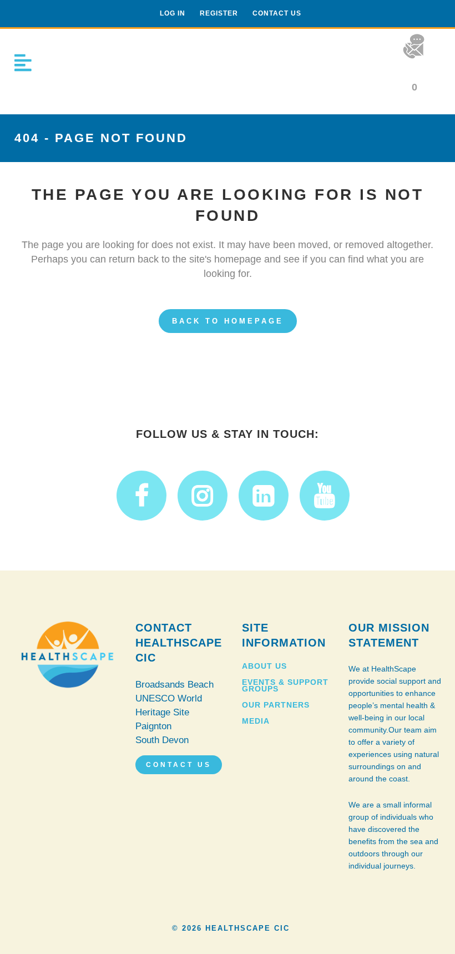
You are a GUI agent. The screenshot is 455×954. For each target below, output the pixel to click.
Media (256, 721)
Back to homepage (228, 321)
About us (264, 666)
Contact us (276, 13)
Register (219, 13)
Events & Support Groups (285, 685)
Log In (172, 13)
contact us (178, 765)
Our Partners (276, 704)
